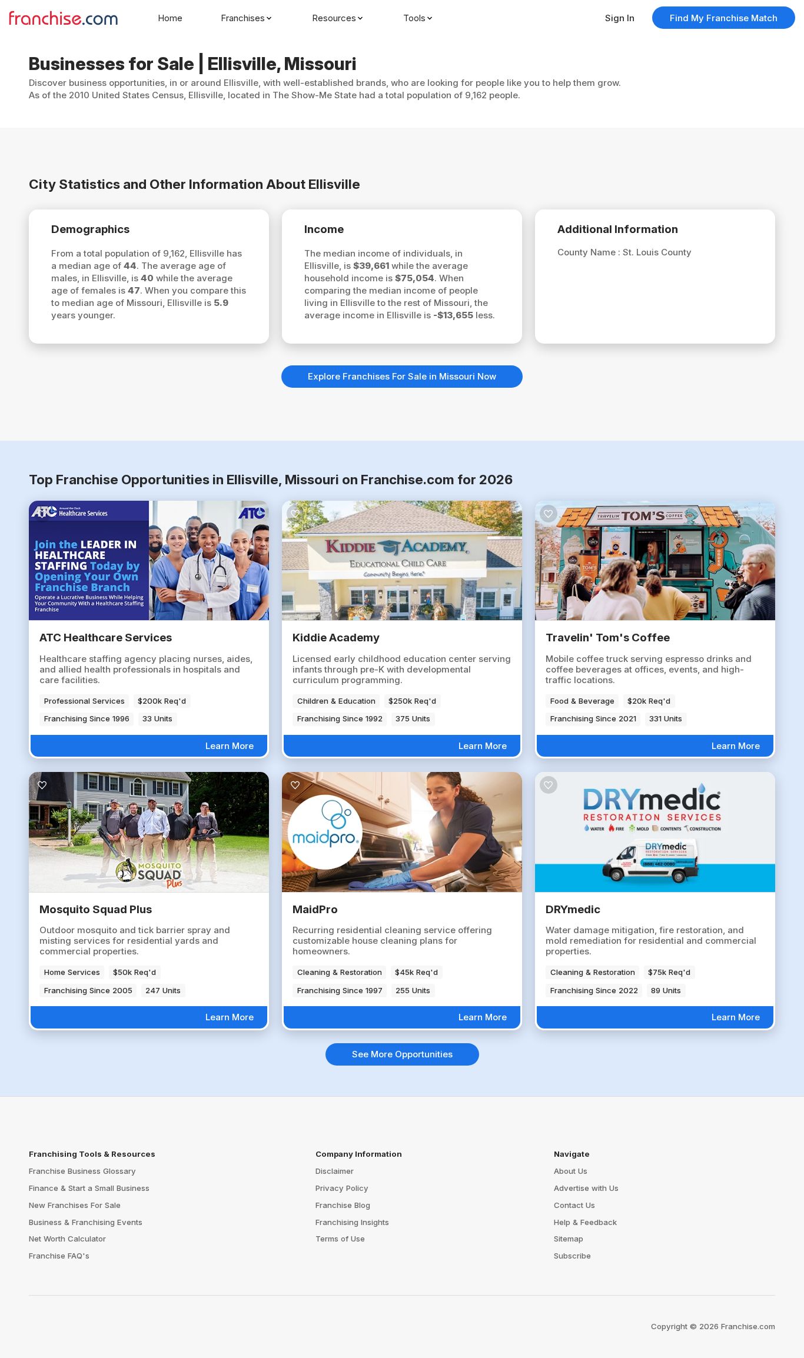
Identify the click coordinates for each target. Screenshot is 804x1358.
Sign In (619, 18)
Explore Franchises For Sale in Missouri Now (402, 376)
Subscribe (572, 1255)
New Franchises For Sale (75, 1205)
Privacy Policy (341, 1188)
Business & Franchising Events (85, 1222)
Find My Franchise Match (724, 18)
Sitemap (568, 1238)
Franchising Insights (352, 1222)
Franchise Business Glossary (82, 1171)
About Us (570, 1171)
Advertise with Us (586, 1188)
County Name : (590, 252)
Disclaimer (334, 1171)
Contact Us (574, 1205)
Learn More (229, 745)
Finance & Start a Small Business (89, 1188)
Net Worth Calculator (67, 1238)
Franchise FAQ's (59, 1255)
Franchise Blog (342, 1205)
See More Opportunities (402, 1054)
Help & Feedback (585, 1222)
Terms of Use (340, 1238)
